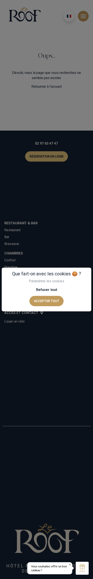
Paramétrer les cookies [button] (46, 281)
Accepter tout (46, 301)
